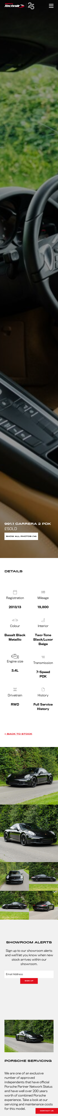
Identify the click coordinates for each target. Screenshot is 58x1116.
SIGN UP (29, 981)
